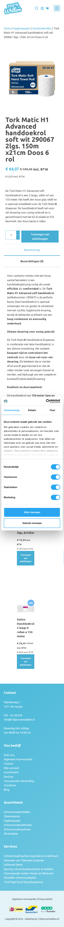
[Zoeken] (36, 8)
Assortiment (11, 772)
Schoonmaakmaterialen (18, 824)
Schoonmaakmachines (17, 829)
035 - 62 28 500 (13, 715)
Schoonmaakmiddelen (17, 811)
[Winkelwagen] (47, 8)
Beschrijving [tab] (32, 249)
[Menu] (57, 8)
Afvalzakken (11, 833)
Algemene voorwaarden (24, 899)
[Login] (42, 8)
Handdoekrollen (41, 28)
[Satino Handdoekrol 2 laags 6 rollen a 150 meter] (25, 607)
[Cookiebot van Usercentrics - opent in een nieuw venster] (46, 401)
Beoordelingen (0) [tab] (32, 261)
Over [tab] (52, 410)
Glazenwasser (12, 816)
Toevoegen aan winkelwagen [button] (26, 558)
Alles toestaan (32, 512)
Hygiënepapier (21, 28)
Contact (8, 763)
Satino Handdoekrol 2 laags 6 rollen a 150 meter (25, 628)
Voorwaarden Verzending (19, 780)
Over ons (9, 755)
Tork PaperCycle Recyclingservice (23, 882)
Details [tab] (32, 410)
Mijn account (11, 768)
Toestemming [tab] (11, 410)
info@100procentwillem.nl (19, 719)
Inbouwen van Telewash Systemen (24, 860)
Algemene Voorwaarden (18, 759)
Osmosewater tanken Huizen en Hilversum (29, 873)
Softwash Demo (13, 864)
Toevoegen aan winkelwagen (40, 236)
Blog (6, 789)
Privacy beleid (45, 899)
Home (7, 28)
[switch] (55, 477)
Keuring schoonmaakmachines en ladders (28, 869)
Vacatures (10, 785)
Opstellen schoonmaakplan (20, 877)
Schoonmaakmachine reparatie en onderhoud (31, 855)
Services (8, 776)
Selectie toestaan (32, 523)
